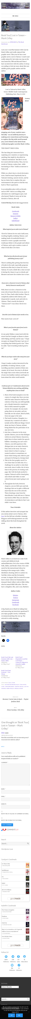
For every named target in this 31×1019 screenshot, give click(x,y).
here (2, 516)
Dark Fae (4, 923)
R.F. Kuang (5, 885)
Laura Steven (6, 938)
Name (3, 789)
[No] (29, 1012)
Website (15, 595)
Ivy (3, 877)
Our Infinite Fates (7, 936)
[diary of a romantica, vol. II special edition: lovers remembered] (27, 933)
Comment (4, 762)
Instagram (15, 600)
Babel (3, 883)
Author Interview (10, 684)
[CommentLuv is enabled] (10, 830)
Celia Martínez (6, 933)
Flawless (4, 916)
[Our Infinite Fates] (27, 940)
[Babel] (27, 887)
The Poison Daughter (8, 910)
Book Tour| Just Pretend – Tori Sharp (6, 672)
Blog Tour (12, 682)
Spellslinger (5, 870)
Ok (11, 1015)
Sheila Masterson (7, 911)
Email (3, 796)
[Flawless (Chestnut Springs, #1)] (27, 920)
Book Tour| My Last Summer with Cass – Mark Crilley (7, 658)
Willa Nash (5, 878)
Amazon (15, 214)
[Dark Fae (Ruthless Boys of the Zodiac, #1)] (27, 926)
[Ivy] (27, 880)
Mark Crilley (10, 688)
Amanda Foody (6, 891)
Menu (16, 16)
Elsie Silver (5, 918)
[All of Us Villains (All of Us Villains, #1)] (27, 893)
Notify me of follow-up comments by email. (15, 813)
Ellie (3, 733)
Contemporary (9, 686)
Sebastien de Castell (8, 872)
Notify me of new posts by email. (11, 820)
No (19, 1015)
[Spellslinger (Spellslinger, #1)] (27, 874)
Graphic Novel (19, 686)
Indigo (15, 218)
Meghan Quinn (6, 865)
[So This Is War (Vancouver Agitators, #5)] (27, 867)
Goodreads (15, 211)
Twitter (15, 598)
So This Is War (6, 864)
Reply (2, 746)
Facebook (15, 605)
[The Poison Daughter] (27, 914)
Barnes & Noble (15, 216)
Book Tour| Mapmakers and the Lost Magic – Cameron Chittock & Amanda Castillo (22, 660)
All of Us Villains (6, 890)
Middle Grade (19, 688)
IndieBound (15, 221)
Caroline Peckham (7, 924)
